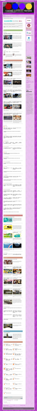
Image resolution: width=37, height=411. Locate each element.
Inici (14, 405)
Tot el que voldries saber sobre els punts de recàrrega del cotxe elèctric (17, 254)
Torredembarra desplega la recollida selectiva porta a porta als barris (17, 191)
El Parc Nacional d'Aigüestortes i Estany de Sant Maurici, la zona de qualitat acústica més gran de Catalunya (17, 91)
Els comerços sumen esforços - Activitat (18, 359)
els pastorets (27, 81)
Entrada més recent (5, 405)
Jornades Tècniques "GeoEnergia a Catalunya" (9, 374)
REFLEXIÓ (5, 26)
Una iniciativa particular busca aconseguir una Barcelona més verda (17, 143)
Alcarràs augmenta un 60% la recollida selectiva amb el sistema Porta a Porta (17, 195)
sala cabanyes (27, 86)
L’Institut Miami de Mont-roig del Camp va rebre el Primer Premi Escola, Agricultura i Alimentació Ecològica (17, 311)
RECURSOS (10, 26)
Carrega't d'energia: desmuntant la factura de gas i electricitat (9, 379)
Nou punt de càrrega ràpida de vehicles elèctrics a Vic (17, 176)
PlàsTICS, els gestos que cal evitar (8, 224)
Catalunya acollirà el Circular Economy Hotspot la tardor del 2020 (8, 78)
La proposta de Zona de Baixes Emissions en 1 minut (17, 232)
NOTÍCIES (7, 26)
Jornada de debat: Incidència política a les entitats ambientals (9, 359)
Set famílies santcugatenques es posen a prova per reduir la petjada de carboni (17, 148)
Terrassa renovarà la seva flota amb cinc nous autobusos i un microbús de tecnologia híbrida (8, 177)
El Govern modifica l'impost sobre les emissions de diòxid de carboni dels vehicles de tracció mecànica (8, 114)
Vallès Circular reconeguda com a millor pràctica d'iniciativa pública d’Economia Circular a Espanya (8, 128)
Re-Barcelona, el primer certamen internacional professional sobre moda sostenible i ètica (9, 369)
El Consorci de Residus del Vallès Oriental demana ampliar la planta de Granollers (8, 205)
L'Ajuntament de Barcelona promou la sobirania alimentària (8, 289)
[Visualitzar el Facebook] (21, 398)
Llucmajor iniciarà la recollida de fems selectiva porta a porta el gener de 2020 (17, 205)
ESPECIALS (17, 26)
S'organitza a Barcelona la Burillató (8, 314)
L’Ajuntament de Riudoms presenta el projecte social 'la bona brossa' (17, 208)
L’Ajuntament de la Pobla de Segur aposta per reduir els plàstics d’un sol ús (8, 311)
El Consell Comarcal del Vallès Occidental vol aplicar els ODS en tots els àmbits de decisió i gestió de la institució (17, 267)
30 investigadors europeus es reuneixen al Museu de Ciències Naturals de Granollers (8, 143)
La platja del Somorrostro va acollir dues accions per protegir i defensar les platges (8, 191)
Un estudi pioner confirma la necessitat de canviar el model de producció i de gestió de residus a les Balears (8, 209)
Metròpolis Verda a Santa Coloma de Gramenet (9, 345)
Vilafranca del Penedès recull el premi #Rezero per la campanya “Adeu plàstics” (13, 70)
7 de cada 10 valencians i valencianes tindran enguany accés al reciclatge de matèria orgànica (8, 198)
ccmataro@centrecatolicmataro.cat (29, 96)
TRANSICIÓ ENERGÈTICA (7, 332)
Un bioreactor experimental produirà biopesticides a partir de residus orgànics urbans (8, 195)
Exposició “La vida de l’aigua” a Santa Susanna (9, 388)
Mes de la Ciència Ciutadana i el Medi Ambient (18, 345)
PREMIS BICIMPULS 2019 (7, 242)
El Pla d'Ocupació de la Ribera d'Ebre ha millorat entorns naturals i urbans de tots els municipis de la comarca (17, 185)
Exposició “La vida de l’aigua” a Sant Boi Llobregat (9, 349)
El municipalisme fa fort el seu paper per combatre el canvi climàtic (8, 148)
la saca (32, 82)
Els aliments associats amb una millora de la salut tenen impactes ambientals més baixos (17, 114)
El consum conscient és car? (16, 51)
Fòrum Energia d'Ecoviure (18, 368)
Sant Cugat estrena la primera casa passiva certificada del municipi (17, 289)
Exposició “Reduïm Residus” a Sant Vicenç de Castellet (9, 354)
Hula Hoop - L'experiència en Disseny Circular (18, 364)
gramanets (30, 82)
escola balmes (32, 81)
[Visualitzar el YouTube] (22, 398)
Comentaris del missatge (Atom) (9, 406)
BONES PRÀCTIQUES (14, 26)
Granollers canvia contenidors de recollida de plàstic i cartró (17, 197)
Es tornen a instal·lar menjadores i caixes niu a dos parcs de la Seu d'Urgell (8, 185)
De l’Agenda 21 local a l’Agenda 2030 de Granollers (17, 278)
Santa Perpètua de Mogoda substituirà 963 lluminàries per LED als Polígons (17, 168)
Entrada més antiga (22, 405)
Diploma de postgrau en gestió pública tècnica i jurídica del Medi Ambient (18, 354)
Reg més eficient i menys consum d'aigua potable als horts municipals (17, 136)
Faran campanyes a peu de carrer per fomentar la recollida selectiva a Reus (8, 202)
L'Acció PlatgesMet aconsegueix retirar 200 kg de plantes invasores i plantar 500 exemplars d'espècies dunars (8, 137)
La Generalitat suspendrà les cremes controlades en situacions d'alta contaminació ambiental (17, 102)
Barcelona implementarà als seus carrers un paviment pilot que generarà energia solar (8, 278)
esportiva (27, 82)
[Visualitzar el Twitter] (20, 398)
